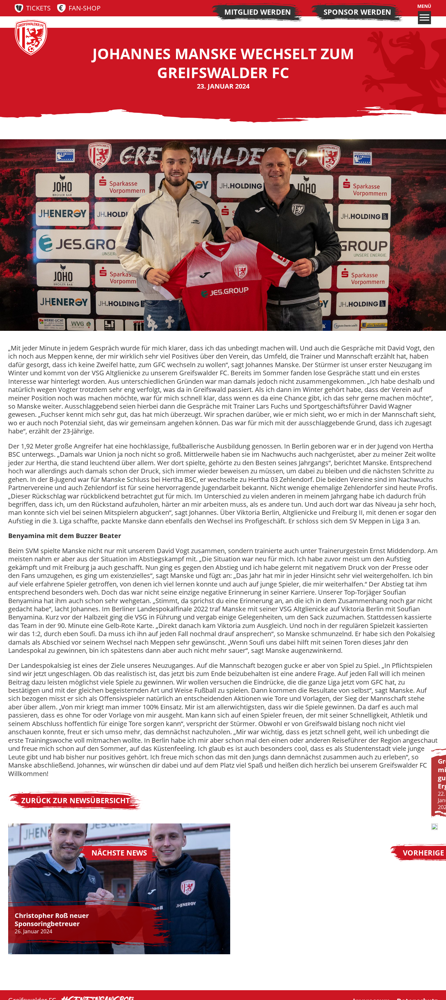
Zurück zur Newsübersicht (75, 800)
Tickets (38, 8)
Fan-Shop (85, 8)
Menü (424, 6)
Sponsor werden (357, 12)
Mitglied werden (257, 12)
